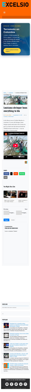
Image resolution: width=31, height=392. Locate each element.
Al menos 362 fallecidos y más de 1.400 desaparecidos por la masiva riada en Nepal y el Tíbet (19, 355)
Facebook (6, 173)
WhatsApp (22, 173)
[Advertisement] (15, 73)
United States (11, 116)
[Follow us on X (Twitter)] (16, 384)
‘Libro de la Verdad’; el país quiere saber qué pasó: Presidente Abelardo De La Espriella (19, 345)
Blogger (6, 220)
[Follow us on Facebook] (11, 384)
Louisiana (6, 116)
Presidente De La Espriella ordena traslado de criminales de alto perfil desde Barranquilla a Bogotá (19, 325)
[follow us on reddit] (21, 384)
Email (5, 177)
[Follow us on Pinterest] (25, 384)
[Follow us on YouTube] (7, 384)
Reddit (15, 173)
